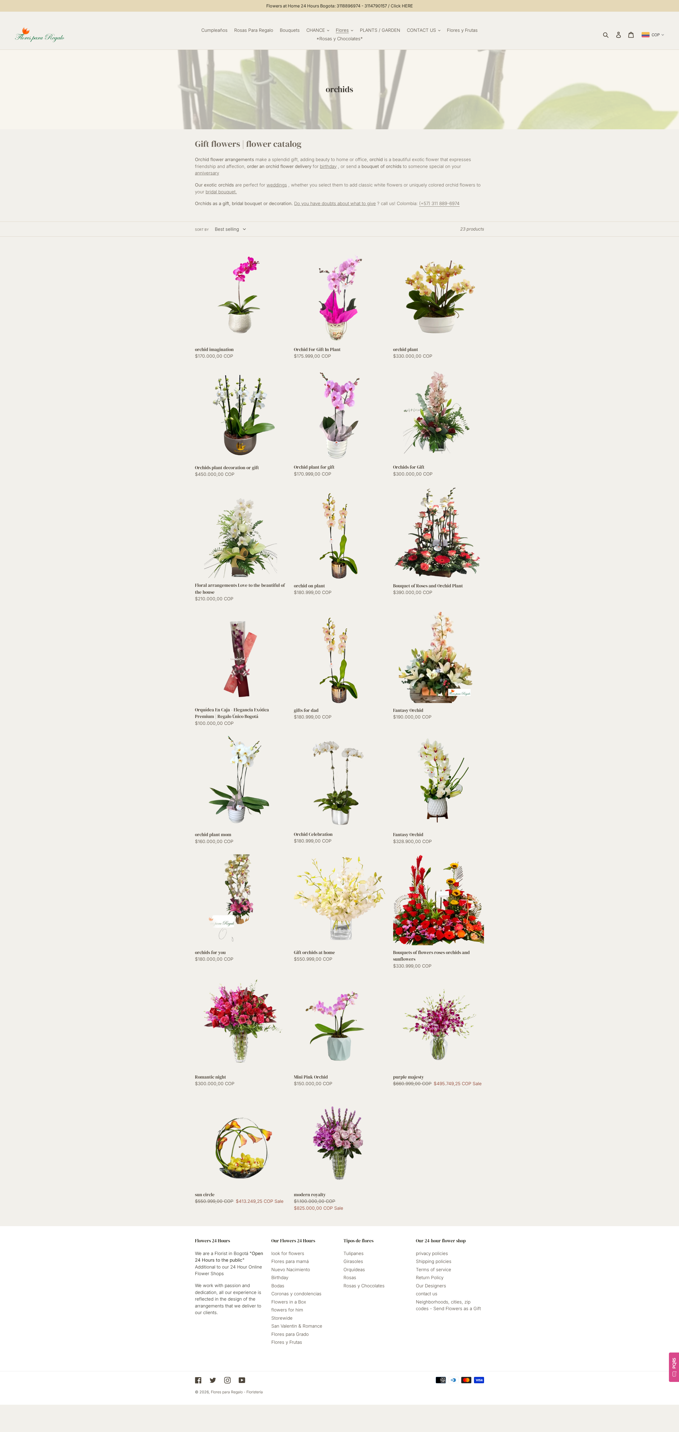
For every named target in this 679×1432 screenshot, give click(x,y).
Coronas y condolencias (296, 1293)
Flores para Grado (290, 1334)
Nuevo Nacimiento (290, 1269)
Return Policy (429, 1277)
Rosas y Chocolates (364, 1285)
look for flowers (287, 1253)
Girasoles (353, 1261)
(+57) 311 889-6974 (439, 203)
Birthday (279, 1277)
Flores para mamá (290, 1261)
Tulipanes (353, 1253)
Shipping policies (433, 1261)
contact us (426, 1293)
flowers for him (287, 1310)
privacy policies (432, 1253)
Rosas (349, 1277)
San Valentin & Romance (296, 1326)
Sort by (202, 230)
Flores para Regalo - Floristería (237, 1392)
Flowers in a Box (288, 1302)
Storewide (282, 1318)
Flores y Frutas (286, 1342)
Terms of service (433, 1269)
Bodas (277, 1285)
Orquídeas (354, 1269)
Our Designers (431, 1285)
